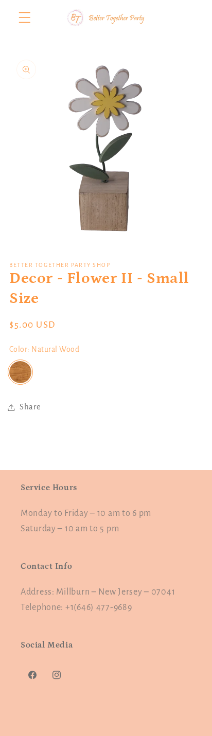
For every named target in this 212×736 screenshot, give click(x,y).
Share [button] (30, 407)
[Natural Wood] (20, 372)
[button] (25, 17)
